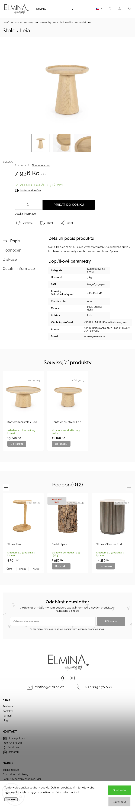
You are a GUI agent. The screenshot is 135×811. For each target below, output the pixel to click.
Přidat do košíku (69, 204)
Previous (6, 487)
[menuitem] (43, 9)
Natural (36, 569)
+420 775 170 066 (98, 687)
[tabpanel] (23, 411)
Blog (5, 720)
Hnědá (22, 569)
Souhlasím (119, 790)
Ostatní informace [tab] (19, 268)
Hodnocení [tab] (12, 250)
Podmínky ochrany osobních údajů (22, 779)
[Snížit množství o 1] (19, 205)
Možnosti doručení (30, 190)
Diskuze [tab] (10, 259)
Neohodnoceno (41, 165)
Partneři (7, 715)
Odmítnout (119, 801)
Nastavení (11, 799)
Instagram (72, 678)
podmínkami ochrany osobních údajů (84, 629)
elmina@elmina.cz (49, 687)
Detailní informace (25, 213)
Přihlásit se (111, 621)
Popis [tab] (15, 241)
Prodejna (8, 706)
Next (129, 487)
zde (78, 792)
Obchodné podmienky (15, 774)
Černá (9, 569)
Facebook (62, 678)
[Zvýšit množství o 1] (38, 205)
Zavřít (123, 234)
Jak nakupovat (11, 769)
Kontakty (8, 711)
